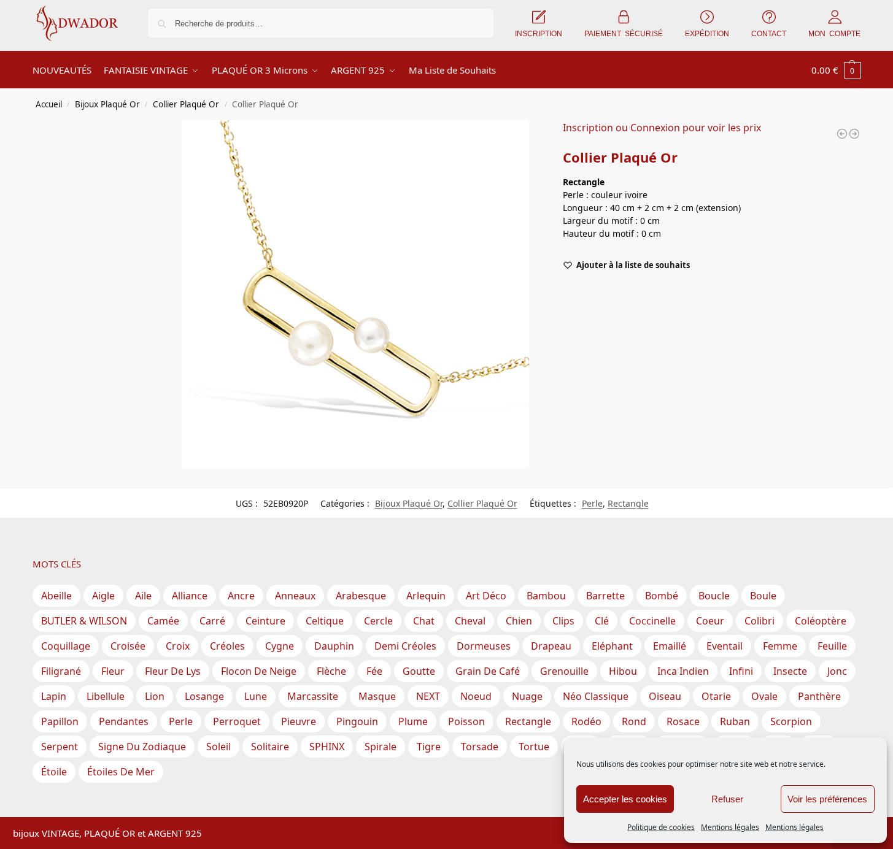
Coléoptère (820, 621)
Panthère (819, 696)
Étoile (54, 771)
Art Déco (486, 595)
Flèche (331, 671)
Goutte (419, 671)
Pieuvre (298, 721)
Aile (143, 595)
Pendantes (124, 721)
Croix (178, 646)
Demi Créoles (405, 646)
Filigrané (61, 671)
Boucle (714, 595)
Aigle (103, 595)
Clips (563, 621)
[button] (836, 70)
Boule (763, 595)
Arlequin (426, 595)
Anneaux (295, 595)
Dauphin (334, 646)
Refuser (727, 799)
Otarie (716, 696)
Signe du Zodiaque (142, 746)
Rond (634, 721)
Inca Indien (683, 671)
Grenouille (564, 671)
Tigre (429, 746)
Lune (255, 696)
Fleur (113, 671)
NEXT (428, 696)
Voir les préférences (827, 799)
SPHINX (326, 746)
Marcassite (312, 696)
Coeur (710, 621)
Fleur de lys (173, 671)
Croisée (127, 646)
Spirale (380, 746)
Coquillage (65, 646)
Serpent (59, 746)
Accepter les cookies (625, 799)
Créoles (227, 646)
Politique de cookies (661, 827)
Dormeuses (484, 646)
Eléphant (612, 646)
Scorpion (791, 721)
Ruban (735, 721)
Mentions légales (730, 827)
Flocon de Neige (258, 671)
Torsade (479, 746)
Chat (424, 621)
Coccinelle (652, 621)
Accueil (49, 104)
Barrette (605, 595)
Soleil (218, 746)
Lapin (53, 696)
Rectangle (628, 503)
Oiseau (665, 696)
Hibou (623, 671)
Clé (602, 621)
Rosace (683, 721)
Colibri (759, 621)
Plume (413, 721)
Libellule (106, 696)
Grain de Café (487, 671)
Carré (212, 621)
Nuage (527, 696)
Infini (741, 671)
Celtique (325, 621)
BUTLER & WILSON (84, 621)
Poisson (466, 721)
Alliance (189, 595)
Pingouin (357, 721)
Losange (204, 696)
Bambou (546, 595)
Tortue (534, 746)
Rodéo (586, 721)
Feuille (832, 646)
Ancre (241, 595)
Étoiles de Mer (121, 771)
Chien (519, 621)
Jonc (837, 671)
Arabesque (361, 595)
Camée (163, 621)
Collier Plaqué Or (186, 104)
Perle (592, 503)
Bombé (661, 595)
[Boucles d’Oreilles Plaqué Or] (842, 134)
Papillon (60, 721)
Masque (377, 696)
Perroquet (237, 721)
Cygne (279, 646)
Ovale (764, 696)
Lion (154, 696)
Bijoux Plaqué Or (107, 104)
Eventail (724, 646)
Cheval (470, 621)
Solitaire (270, 746)
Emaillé (669, 646)
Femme (780, 646)
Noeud (476, 696)
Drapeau (551, 646)
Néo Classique (595, 696)
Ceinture (265, 621)
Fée (374, 671)
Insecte (790, 671)
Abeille (56, 595)
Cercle (378, 621)
